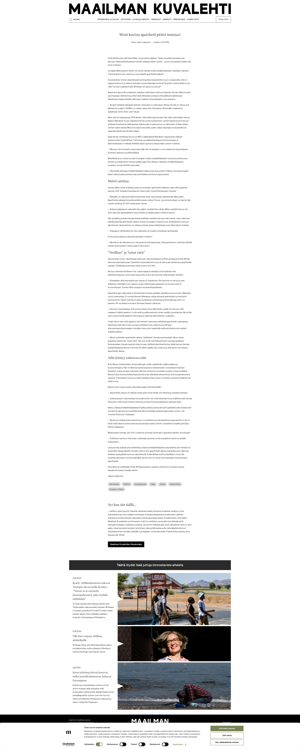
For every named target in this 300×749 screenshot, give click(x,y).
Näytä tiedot (178, 744)
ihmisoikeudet (140, 484)
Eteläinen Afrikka (116, 489)
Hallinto (127, 484)
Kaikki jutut (193, 19)
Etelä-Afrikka (175, 484)
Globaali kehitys (140, 19)
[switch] (123, 744)
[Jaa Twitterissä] (139, 52)
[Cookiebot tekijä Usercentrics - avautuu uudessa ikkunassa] (68, 744)
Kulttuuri (126, 19)
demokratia (114, 484)
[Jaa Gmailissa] (146, 52)
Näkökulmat (179, 19)
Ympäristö (156, 19)
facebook (227, 722)
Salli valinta (227, 735)
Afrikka (162, 484)
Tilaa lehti (223, 19)
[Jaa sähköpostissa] (161, 52)
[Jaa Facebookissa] (154, 52)
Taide (153, 484)
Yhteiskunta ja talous (108, 19)
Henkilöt (167, 19)
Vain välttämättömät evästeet (227, 742)
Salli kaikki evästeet (227, 728)
